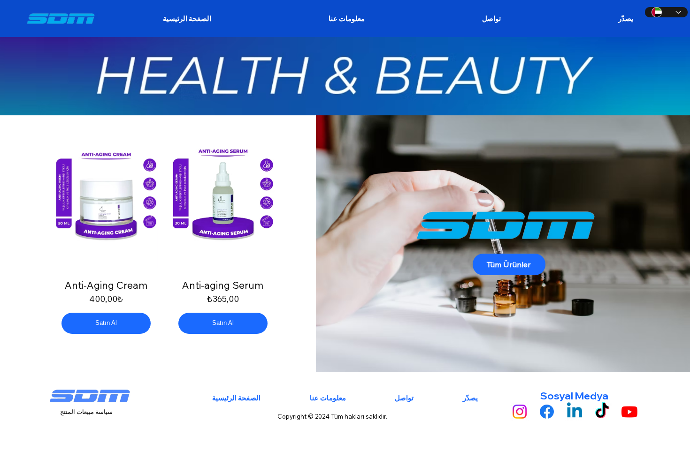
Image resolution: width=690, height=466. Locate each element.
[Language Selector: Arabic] (666, 12)
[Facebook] (546, 411)
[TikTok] (602, 411)
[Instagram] (519, 411)
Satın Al (106, 322)
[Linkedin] (574, 411)
